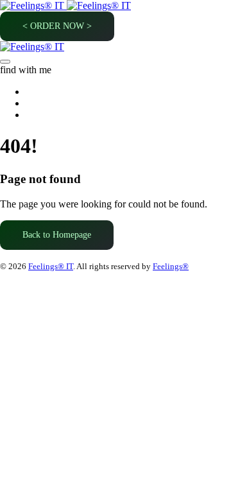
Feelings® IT (50, 266)
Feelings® (171, 266)
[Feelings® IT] (65, 5)
